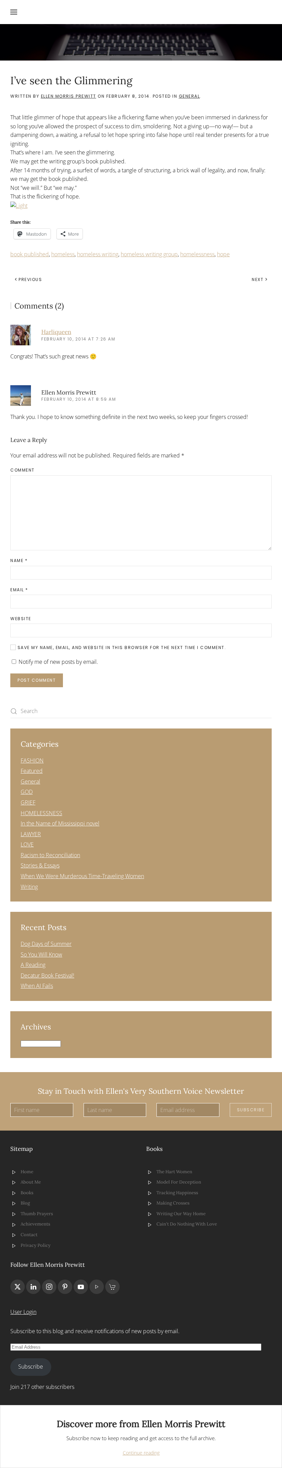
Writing (29, 886)
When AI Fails (37, 986)
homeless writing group (149, 254)
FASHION (32, 760)
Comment (22, 470)
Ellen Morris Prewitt (68, 96)
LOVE (27, 844)
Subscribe (251, 1110)
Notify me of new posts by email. (58, 662)
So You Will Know (41, 954)
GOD (27, 792)
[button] (13, 12)
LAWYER (31, 834)
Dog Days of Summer (46, 944)
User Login (23, 1312)
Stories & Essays (40, 865)
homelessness (197, 254)
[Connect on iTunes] (96, 1287)
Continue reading (141, 1452)
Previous (30, 279)
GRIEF (28, 802)
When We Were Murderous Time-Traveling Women (82, 876)
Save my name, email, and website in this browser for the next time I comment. (121, 647)
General (189, 96)
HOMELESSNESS (41, 813)
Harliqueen (56, 332)
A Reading (33, 965)
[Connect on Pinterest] (65, 1287)
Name (19, 560)
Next (257, 279)
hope (223, 254)
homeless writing (97, 254)
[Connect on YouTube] (81, 1287)
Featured (32, 771)
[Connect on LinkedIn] (33, 1287)
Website (20, 619)
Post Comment (37, 680)
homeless (63, 254)
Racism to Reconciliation (50, 855)
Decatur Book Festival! (47, 975)
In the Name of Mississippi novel (60, 823)
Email (19, 590)
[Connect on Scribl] (112, 1287)
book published (29, 254)
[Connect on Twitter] (17, 1287)
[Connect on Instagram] (49, 1287)
